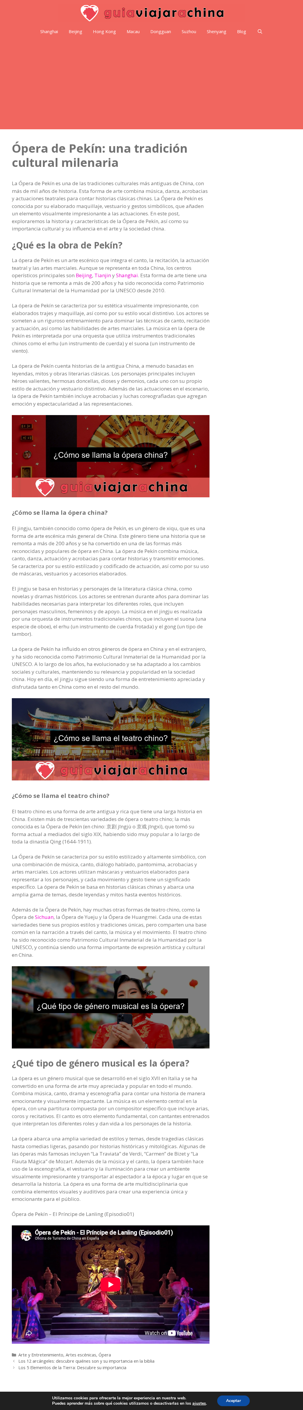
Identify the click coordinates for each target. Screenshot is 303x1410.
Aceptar (233, 1400)
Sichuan (44, 917)
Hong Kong (104, 31)
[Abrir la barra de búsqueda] (260, 31)
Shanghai (49, 31)
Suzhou (189, 31)
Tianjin (102, 275)
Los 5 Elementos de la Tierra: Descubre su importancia (72, 1367)
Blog (241, 31)
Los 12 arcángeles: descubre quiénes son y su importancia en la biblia (86, 1361)
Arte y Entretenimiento (40, 1355)
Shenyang (216, 31)
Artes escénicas (81, 1355)
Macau (133, 31)
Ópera (105, 1355)
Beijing (75, 31)
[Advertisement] (151, 84)
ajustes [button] (199, 1403)
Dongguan (160, 31)
